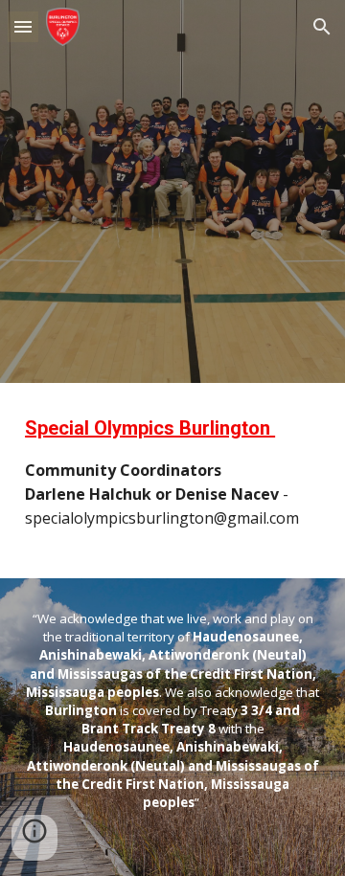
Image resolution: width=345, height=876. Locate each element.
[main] (172, 480)
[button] (23, 26)
